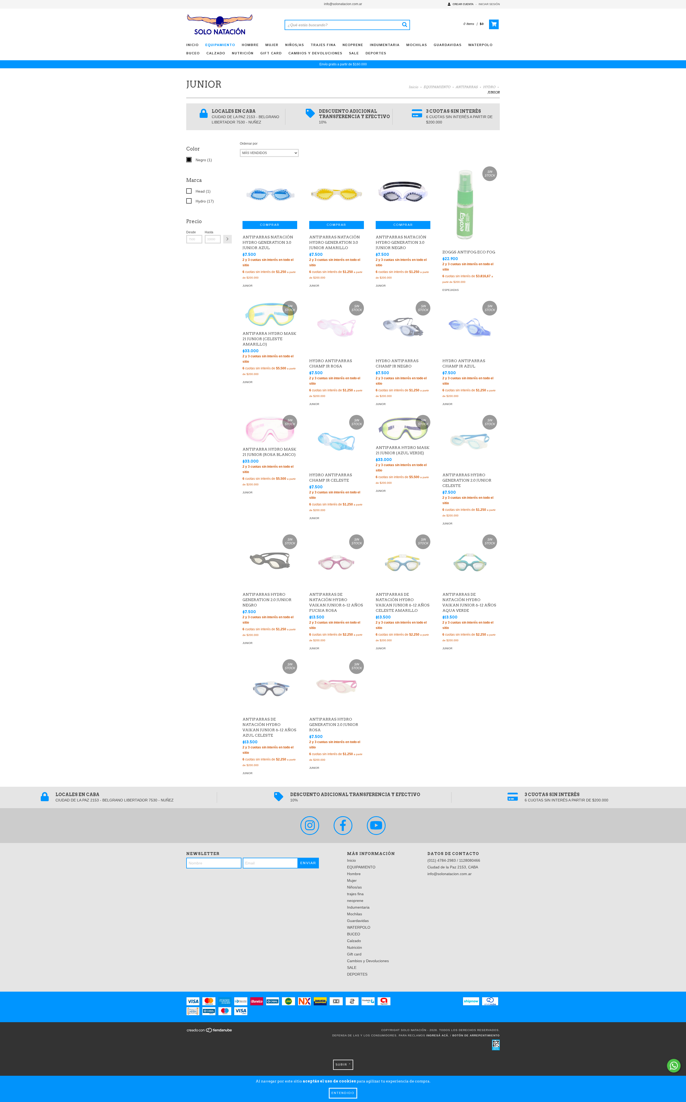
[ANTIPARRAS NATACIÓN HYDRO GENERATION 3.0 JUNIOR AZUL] (270, 193)
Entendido (343, 1093)
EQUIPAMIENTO (220, 45)
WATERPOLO (480, 45)
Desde (191, 232)
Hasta (209, 232)
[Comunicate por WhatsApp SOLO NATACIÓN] (674, 1066)
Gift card (271, 53)
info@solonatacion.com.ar (343, 4)
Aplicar (227, 239)
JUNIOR (247, 285)
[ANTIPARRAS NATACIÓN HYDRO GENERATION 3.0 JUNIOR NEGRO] (403, 193)
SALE (354, 53)
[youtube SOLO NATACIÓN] (376, 825)
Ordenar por (249, 143)
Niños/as (294, 45)
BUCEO (193, 53)
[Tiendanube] (209, 1031)
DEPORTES (376, 53)
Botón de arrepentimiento (476, 1035)
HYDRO (489, 87)
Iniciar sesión (489, 4)
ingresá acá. (437, 1035)
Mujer (271, 45)
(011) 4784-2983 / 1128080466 (453, 860)
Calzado (215, 53)
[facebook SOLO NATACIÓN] (343, 825)
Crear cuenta (463, 4)
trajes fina (323, 45)
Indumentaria (385, 45)
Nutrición (242, 53)
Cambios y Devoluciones (315, 53)
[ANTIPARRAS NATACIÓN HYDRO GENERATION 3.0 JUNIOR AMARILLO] (336, 193)
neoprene (352, 45)
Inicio (192, 45)
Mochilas (416, 45)
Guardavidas (447, 45)
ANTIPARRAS (467, 87)
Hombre (250, 45)
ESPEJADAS (450, 289)
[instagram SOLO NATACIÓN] (309, 825)
